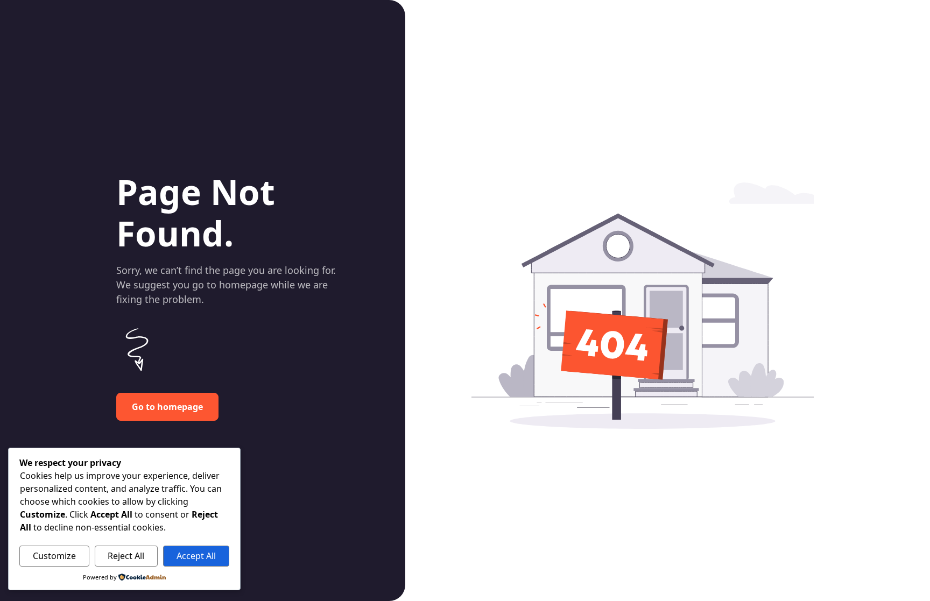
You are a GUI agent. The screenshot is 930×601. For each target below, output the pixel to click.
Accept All (196, 556)
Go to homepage (167, 407)
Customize (54, 556)
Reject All (126, 556)
